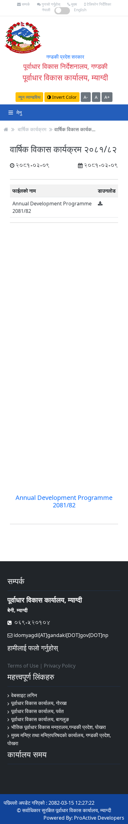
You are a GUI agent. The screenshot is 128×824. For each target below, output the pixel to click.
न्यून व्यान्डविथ (29, 97)
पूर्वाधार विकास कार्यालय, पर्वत (37, 711)
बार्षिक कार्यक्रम (32, 129)
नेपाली (46, 9)
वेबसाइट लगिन (24, 695)
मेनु (18, 112)
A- (86, 97)
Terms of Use (23, 665)
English (80, 9)
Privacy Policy (59, 665)
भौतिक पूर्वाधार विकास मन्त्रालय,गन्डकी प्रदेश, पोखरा (58, 727)
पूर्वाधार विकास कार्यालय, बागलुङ (40, 719)
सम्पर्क (25, 4)
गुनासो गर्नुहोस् (50, 4)
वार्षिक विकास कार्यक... (74, 129)
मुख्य (73, 4)
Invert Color (64, 97)
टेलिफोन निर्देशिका (98, 4)
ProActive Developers (99, 817)
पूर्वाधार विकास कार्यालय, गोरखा (39, 703)
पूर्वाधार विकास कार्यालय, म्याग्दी (65, 77)
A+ (107, 97)
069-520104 (31, 622)
